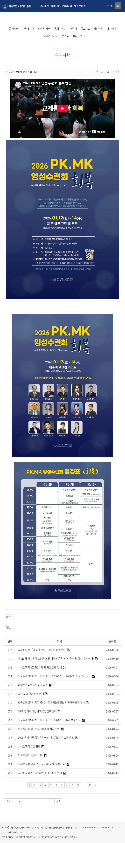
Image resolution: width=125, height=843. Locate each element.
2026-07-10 (112, 659)
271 (10, 702)
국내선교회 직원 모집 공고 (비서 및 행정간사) (41, 764)
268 (10, 729)
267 (10, 738)
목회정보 (77, 35)
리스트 (8, 617)
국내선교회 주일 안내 (29, 746)
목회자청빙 (60, 28)
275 (10, 667)
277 (10, 650)
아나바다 (111, 28)
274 (10, 676)
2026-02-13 (112, 764)
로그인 (110, 5)
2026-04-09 (112, 738)
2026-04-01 (112, 746)
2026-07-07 (112, 667)
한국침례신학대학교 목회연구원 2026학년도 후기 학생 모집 (49, 720)
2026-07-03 (112, 685)
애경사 (73, 28)
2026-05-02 (112, 720)
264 (10, 764)
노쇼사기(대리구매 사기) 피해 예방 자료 (39, 729)
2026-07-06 (112, 676)
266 (10, 746)
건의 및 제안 (44, 28)
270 (10, 711)
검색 (58, 801)
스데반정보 (72, 837)
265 (10, 755)
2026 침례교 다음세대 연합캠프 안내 (37, 711)
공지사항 (13, 28)
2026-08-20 (112, 650)
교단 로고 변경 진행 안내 (31, 694)
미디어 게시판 (50, 35)
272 (10, 694)
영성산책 (98, 28)
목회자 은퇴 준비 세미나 (30, 755)
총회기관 (55, 6)
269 (10, 720)
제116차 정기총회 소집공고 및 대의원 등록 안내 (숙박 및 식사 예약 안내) (56, 658)
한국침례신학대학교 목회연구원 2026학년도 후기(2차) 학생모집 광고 (54, 676)
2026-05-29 (112, 702)
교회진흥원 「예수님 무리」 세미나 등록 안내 (42, 650)
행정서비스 (80, 6)
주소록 (65, 35)
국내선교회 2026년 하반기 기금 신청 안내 (40, 667)
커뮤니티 (67, 6)
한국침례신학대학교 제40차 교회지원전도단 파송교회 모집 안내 (51, 702)
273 (10, 685)
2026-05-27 (112, 711)
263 (10, 773)
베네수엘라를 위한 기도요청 (33, 685)
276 (10, 659)
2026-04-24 (112, 729)
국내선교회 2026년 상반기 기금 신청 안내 (40, 773)
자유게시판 (28, 28)
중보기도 (85, 28)
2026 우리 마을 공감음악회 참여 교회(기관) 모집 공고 (46, 737)
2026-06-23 (112, 694)
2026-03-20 (112, 755)
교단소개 (44, 6)
